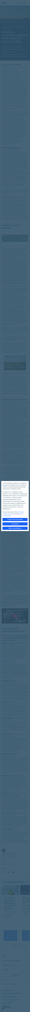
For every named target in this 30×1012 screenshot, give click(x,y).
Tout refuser (15, 524)
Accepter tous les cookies (15, 519)
